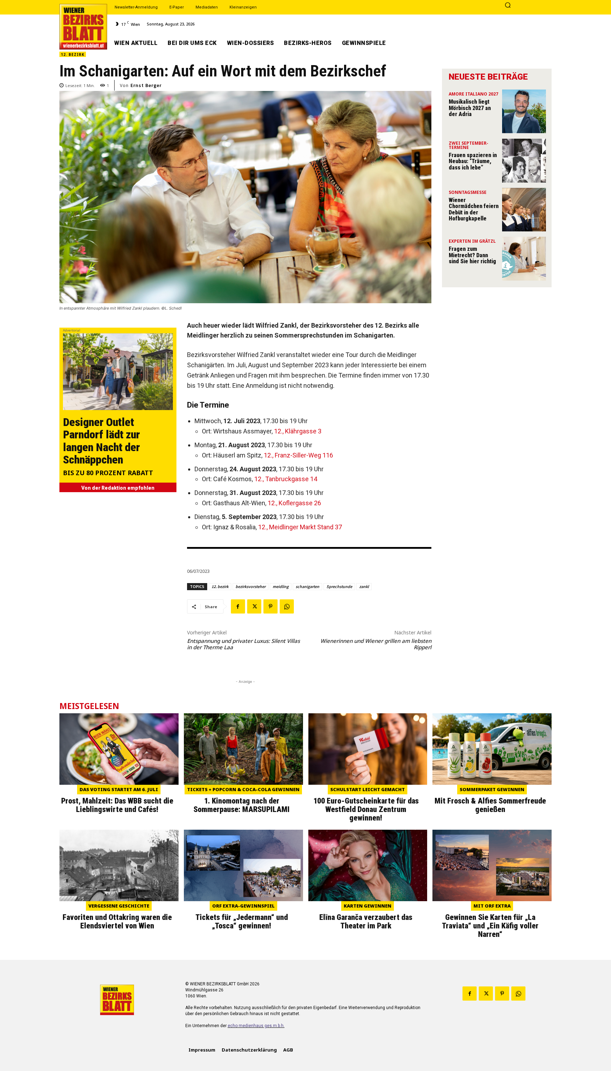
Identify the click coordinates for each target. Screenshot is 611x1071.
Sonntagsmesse (468, 192)
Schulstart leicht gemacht (367, 789)
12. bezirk (219, 586)
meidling (281, 586)
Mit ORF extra (492, 906)
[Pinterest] (270, 606)
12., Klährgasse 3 (297, 431)
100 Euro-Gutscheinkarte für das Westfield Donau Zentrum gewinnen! (366, 809)
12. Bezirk (73, 54)
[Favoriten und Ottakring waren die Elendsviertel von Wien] (119, 865)
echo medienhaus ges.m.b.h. (256, 1025)
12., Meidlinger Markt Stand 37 (300, 527)
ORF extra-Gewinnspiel (243, 906)
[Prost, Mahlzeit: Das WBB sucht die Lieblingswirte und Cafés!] (119, 749)
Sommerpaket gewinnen (492, 789)
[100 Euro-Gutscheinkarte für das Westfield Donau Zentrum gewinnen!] (367, 749)
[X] (254, 606)
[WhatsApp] (287, 606)
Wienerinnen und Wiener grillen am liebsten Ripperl (375, 644)
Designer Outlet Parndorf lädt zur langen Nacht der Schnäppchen (101, 440)
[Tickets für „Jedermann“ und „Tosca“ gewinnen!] (243, 865)
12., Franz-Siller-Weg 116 (298, 455)
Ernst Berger (146, 85)
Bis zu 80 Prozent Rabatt (108, 473)
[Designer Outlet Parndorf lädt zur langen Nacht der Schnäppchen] (118, 371)
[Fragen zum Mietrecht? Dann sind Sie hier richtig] (524, 259)
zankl (364, 586)
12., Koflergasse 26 (294, 503)
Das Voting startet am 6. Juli (119, 789)
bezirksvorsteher (250, 586)
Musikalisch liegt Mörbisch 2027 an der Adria (470, 107)
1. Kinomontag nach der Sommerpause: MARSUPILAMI (241, 805)
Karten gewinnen (367, 906)
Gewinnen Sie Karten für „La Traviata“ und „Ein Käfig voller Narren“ (490, 926)
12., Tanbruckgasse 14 (285, 479)
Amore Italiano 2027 (473, 94)
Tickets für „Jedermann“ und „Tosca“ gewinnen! (242, 921)
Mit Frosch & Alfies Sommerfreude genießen (490, 805)
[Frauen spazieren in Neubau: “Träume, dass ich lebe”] (524, 161)
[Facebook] (238, 606)
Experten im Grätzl (472, 241)
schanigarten (307, 586)
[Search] (507, 5)
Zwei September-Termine (468, 145)
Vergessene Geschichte (118, 906)
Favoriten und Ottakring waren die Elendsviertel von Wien (117, 921)
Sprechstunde (339, 586)
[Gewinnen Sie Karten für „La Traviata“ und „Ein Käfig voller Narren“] (492, 865)
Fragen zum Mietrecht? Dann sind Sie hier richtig (472, 255)
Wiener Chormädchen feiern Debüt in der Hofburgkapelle (474, 209)
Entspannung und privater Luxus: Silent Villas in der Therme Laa (243, 644)
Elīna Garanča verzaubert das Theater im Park (365, 921)
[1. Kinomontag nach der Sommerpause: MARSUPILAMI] (243, 749)
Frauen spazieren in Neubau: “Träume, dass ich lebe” (473, 161)
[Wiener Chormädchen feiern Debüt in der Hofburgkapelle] (524, 210)
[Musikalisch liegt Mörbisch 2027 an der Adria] (524, 111)
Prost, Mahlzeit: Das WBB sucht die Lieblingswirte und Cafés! (117, 805)
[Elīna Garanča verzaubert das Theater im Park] (367, 865)
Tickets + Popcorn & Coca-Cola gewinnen (243, 789)
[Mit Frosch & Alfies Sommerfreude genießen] (492, 749)
